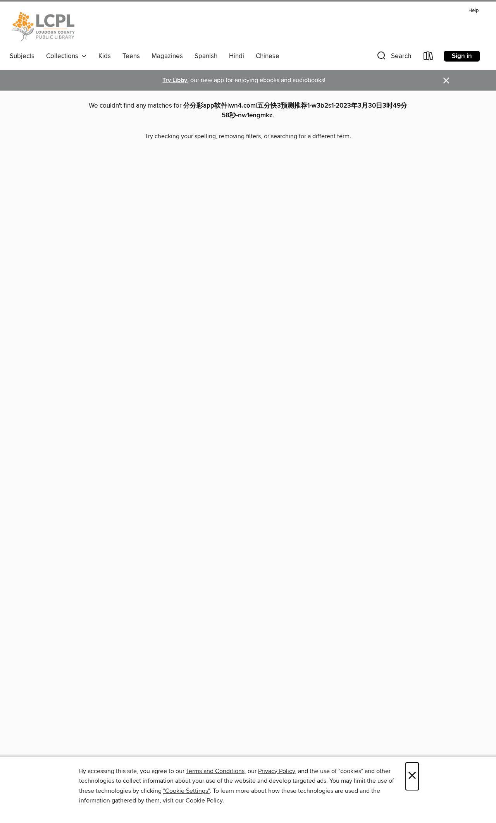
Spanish (206, 56)
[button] (393, 57)
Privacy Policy (276, 771)
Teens (131, 56)
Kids (104, 56)
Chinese (267, 56)
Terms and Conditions (215, 771)
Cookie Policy (204, 800)
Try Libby (174, 80)
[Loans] (428, 57)
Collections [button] (63, 56)
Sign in (462, 56)
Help (473, 11)
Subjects (22, 56)
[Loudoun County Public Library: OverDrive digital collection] (43, 26)
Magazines (167, 56)
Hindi (236, 56)
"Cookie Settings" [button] (186, 791)
